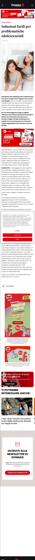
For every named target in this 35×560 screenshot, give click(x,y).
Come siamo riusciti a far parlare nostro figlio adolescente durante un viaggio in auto (16, 421)
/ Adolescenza (6, 22)
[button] (2, 5)
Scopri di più (10, 384)
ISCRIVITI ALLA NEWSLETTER (17, 473)
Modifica (17, 230)
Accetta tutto (17, 235)
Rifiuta (17, 239)
